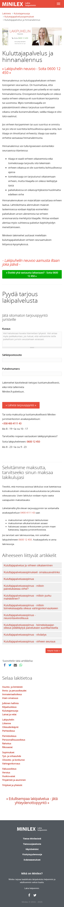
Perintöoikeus (9, 735)
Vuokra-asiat (8, 776)
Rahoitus (6, 743)
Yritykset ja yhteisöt (12, 785)
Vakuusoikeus (9, 768)
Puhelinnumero (11, 368)
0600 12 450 (33, 441)
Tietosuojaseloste (32, 844)
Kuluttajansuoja (22, 13)
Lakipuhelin (8, 719)
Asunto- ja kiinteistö (12, 686)
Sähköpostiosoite (12, 355)
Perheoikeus (8, 730)
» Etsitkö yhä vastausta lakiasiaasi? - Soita (29, 272)
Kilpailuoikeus (9, 706)
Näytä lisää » (53, 650)
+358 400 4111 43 (11, 423)
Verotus (6, 772)
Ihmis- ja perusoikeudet (14, 690)
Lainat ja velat (9, 714)
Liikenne (6, 723)
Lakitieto (6, 13)
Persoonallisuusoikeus (13, 739)
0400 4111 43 (27, 512)
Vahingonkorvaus (11, 763)
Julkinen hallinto (10, 703)
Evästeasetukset (32, 859)
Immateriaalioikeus (12, 694)
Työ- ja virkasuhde (11, 756)
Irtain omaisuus (10, 697)
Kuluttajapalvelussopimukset (19, 16)
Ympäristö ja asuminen (14, 779)
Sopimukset (8, 752)
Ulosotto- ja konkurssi (13, 759)
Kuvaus (6, 328)
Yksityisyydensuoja (32, 854)
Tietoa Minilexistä (32, 838)
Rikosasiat (7, 747)
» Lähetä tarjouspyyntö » (21, 405)
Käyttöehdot (32, 849)
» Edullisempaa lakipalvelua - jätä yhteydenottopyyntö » (32, 800)
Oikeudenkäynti (10, 727)
